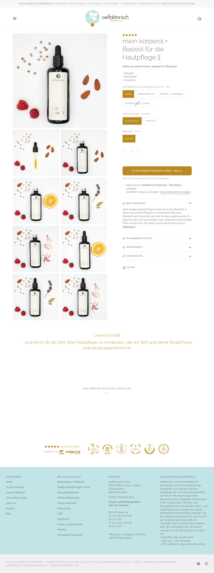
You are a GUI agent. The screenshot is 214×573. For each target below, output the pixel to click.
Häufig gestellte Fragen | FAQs (73, 487)
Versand (138, 178)
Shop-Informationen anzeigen (175, 192)
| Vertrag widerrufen (64, 565)
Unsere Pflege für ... (16, 492)
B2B (8, 513)
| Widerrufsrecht (35, 565)
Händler (61, 529)
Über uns (11, 503)
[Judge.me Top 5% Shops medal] (149, 449)
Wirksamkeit (134, 247)
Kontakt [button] (114, 477)
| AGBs (137, 562)
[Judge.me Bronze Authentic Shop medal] (135, 449)
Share (131, 267)
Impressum (63, 519)
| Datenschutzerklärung (159, 562)
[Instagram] (206, 563)
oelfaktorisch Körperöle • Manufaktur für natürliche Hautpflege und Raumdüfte (67, 562)
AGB (59, 513)
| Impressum (14, 565)
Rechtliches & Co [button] (69, 477)
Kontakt (10, 508)
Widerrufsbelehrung (68, 497)
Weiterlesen (129, 226)
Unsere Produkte (15, 487)
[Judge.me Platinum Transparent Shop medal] (93, 449)
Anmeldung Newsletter (69, 535)
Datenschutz (64, 508)
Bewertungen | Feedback (70, 481)
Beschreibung (136, 203)
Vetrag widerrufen (67, 503)
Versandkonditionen (68, 492)
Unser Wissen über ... (17, 497)
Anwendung (134, 256)
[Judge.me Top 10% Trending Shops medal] (163, 449)
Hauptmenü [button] (14, 477)
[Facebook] (198, 563)
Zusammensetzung (139, 238)
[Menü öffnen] (18, 18)
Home (9, 481)
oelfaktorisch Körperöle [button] (177, 477)
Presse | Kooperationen (69, 524)
